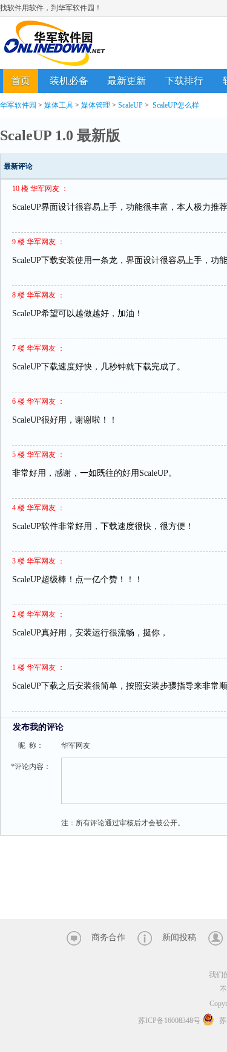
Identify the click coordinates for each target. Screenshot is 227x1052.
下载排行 (184, 81)
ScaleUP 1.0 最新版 (60, 135)
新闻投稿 (179, 937)
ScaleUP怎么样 (176, 105)
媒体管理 (95, 105)
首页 (20, 81)
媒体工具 (58, 105)
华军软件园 (54, 43)
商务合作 (108, 937)
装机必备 (69, 81)
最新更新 (126, 81)
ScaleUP (130, 105)
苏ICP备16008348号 (169, 1020)
